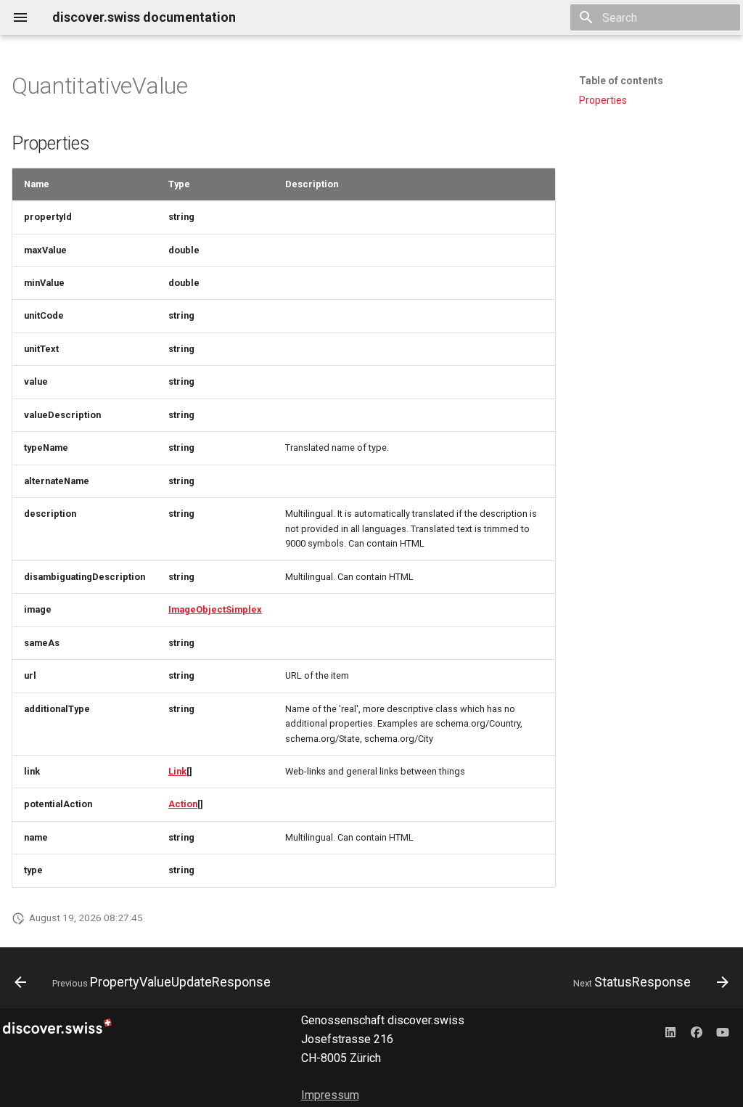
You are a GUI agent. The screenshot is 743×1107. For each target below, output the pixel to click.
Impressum (330, 1095)
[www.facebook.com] (696, 1031)
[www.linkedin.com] (670, 1031)
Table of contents (621, 80)
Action (182, 803)
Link (177, 771)
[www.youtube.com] (722, 1031)
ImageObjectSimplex (215, 609)
